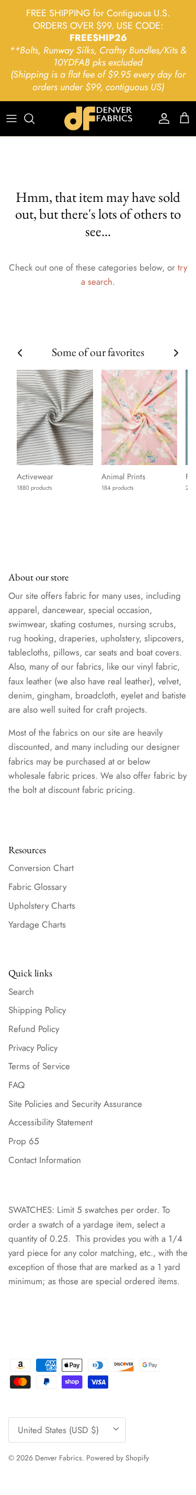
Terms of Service (39, 1066)
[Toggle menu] (11, 118)
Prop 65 (23, 1141)
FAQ (16, 1085)
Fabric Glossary (37, 886)
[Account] (161, 118)
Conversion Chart (41, 868)
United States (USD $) (58, 1430)
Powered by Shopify (117, 1458)
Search (21, 991)
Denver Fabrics (58, 1458)
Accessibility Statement (50, 1122)
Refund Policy (33, 1029)
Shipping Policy (37, 1010)
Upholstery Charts (41, 905)
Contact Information (44, 1160)
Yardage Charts (37, 924)
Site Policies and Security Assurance (75, 1104)
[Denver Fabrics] (98, 118)
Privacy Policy (32, 1047)
